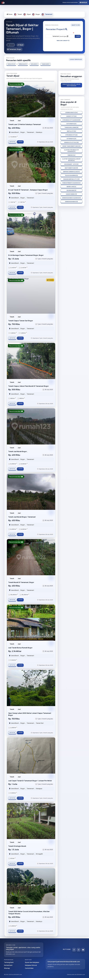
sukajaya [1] (34, 64)
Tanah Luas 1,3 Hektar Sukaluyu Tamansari (24, 124)
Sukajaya (39, 788)
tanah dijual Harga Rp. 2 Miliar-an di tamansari (71, 84)
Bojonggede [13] (71, 190)
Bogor (23, 132)
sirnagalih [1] (23, 64)
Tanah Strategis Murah (17, 846)
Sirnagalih (39, 854)
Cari (77, 36)
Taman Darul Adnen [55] (71, 127)
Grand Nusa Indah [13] (71, 201)
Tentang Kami (8, 962)
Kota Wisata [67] (71, 123)
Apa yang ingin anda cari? (63, 33)
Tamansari (30, 132)
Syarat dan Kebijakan (32, 962)
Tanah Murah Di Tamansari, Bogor (21, 582)
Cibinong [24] (71, 155)
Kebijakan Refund (31, 965)
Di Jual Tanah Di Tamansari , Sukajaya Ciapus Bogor (28, 190)
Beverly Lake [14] (71, 186)
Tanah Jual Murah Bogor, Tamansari (22, 517)
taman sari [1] (45, 64)
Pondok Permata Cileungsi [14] (71, 183)
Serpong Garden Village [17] (71, 171)
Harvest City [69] (71, 116)
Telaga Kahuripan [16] (71, 175)
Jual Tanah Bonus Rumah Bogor (20, 648)
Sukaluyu (39, 132)
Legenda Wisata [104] (71, 112)
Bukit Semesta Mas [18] (71, 168)
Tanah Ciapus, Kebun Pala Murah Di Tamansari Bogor (28, 386)
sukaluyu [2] (11, 64)
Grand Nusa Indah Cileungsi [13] (71, 198)
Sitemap (7, 968)
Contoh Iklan (29, 968)
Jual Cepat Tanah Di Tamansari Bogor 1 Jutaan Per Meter (30, 781)
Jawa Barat (15, 132)
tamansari (60, 36)
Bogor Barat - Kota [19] (71, 164)
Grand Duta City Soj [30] (71, 142)
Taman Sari (40, 723)
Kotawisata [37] (71, 138)
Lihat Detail (12, 141)
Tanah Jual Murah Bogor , (18, 451)
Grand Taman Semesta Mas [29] (71, 146)
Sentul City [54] (71, 131)
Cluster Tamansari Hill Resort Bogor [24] (71, 159)
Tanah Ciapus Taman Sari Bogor (20, 321)
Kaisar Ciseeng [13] (71, 194)
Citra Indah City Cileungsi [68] (71, 120)
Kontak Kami (8, 965)
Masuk (84, 2)
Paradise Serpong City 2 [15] (71, 179)
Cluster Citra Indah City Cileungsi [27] (71, 150)
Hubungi (20, 141)
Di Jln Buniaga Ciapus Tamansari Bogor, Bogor (26, 255)
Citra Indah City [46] (71, 135)
